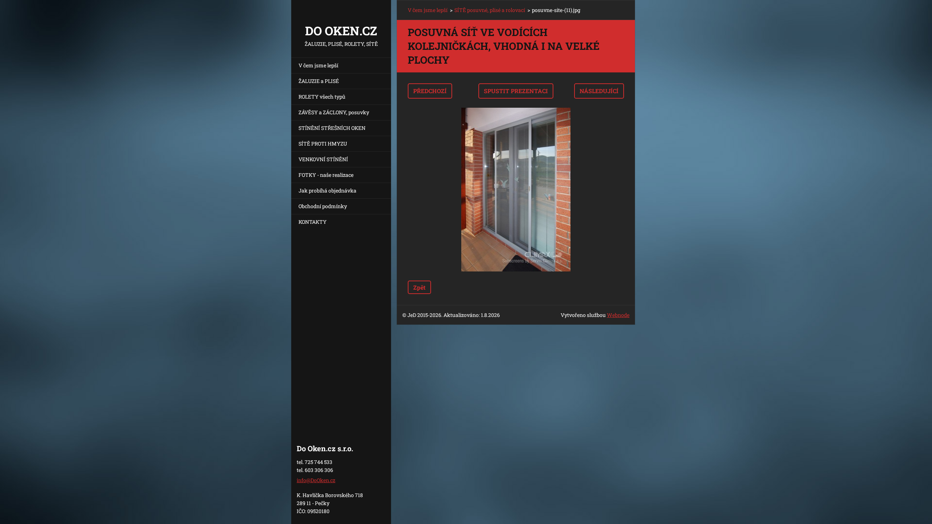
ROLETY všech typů (322, 96)
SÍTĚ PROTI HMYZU (323, 143)
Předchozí (430, 91)
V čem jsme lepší (318, 65)
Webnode (618, 314)
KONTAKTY (313, 221)
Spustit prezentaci (516, 91)
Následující (599, 91)
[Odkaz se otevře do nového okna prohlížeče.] (516, 189)
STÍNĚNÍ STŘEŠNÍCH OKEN (332, 127)
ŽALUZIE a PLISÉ (319, 81)
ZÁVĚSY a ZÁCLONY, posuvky (334, 112)
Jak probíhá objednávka (327, 190)
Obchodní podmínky (323, 206)
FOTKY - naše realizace (326, 174)
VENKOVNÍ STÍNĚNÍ (323, 159)
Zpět (419, 287)
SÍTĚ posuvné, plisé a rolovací (489, 10)
